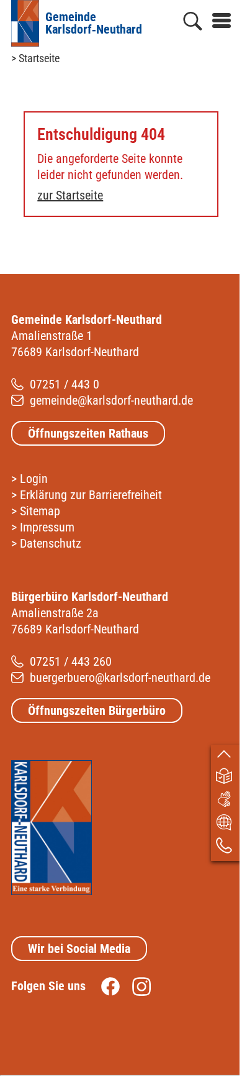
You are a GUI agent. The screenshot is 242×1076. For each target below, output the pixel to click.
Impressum (47, 527)
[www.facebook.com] (104, 985)
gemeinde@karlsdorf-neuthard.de (111, 400)
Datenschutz (50, 543)
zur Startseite (70, 195)
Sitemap (40, 511)
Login (34, 478)
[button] (216, 18)
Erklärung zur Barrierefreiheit (91, 494)
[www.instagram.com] (135, 985)
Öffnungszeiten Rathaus (88, 433)
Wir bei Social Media (79, 948)
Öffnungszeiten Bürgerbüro (97, 710)
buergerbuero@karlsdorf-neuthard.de (120, 677)
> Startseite (35, 58)
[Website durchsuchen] (192, 23)
